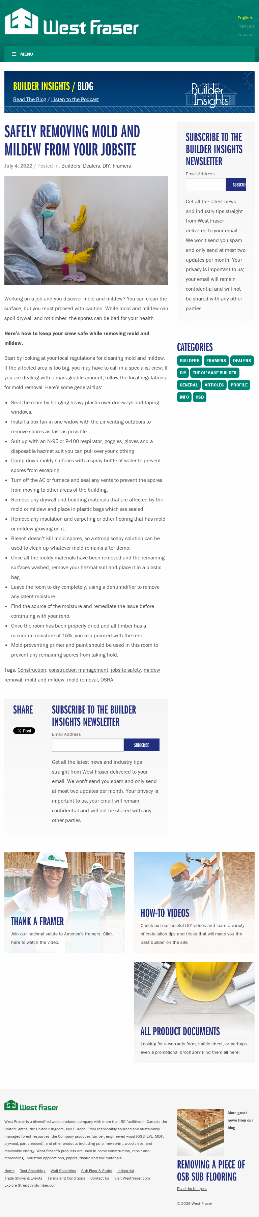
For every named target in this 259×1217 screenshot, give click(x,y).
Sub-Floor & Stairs (96, 1170)
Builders (70, 165)
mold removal (82, 679)
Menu (26, 54)
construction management (78, 669)
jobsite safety (126, 669)
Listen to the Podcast (75, 99)
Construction (32, 669)
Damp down (24, 460)
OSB (200, 397)
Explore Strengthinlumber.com (30, 1185)
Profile (239, 385)
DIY (106, 165)
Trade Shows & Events (23, 1178)
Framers (122, 165)
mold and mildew (44, 679)
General (189, 385)
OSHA (106, 679)
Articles (214, 385)
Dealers (91, 165)
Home (9, 1170)
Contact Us (99, 1178)
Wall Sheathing (63, 1170)
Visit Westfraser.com (132, 1178)
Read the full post (192, 1188)
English (244, 18)
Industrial (125, 1170)
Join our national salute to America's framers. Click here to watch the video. (62, 929)
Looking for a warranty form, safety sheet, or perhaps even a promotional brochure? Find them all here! (194, 1039)
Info (184, 397)
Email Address (66, 734)
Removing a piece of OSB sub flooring (211, 1170)
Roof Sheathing (33, 1170)
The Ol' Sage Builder (215, 373)
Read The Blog (29, 99)
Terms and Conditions (66, 1178)
